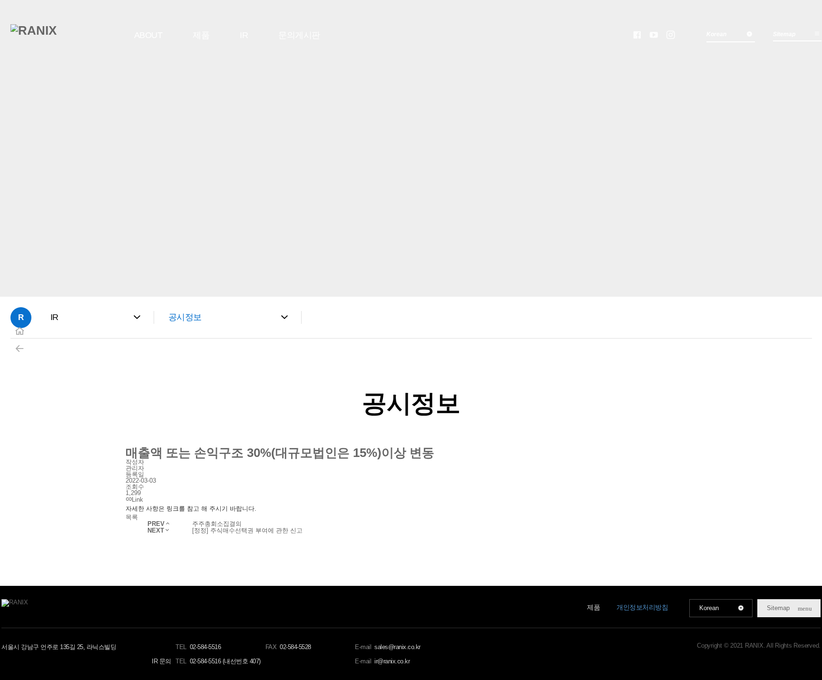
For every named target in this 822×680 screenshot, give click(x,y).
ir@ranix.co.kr (392, 661)
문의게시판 (299, 35)
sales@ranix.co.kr (397, 647)
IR (244, 35)
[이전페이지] (19, 348)
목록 (132, 517)
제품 (201, 35)
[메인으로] (33, 30)
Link (137, 499)
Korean (709, 608)
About (148, 35)
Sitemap (784, 34)
